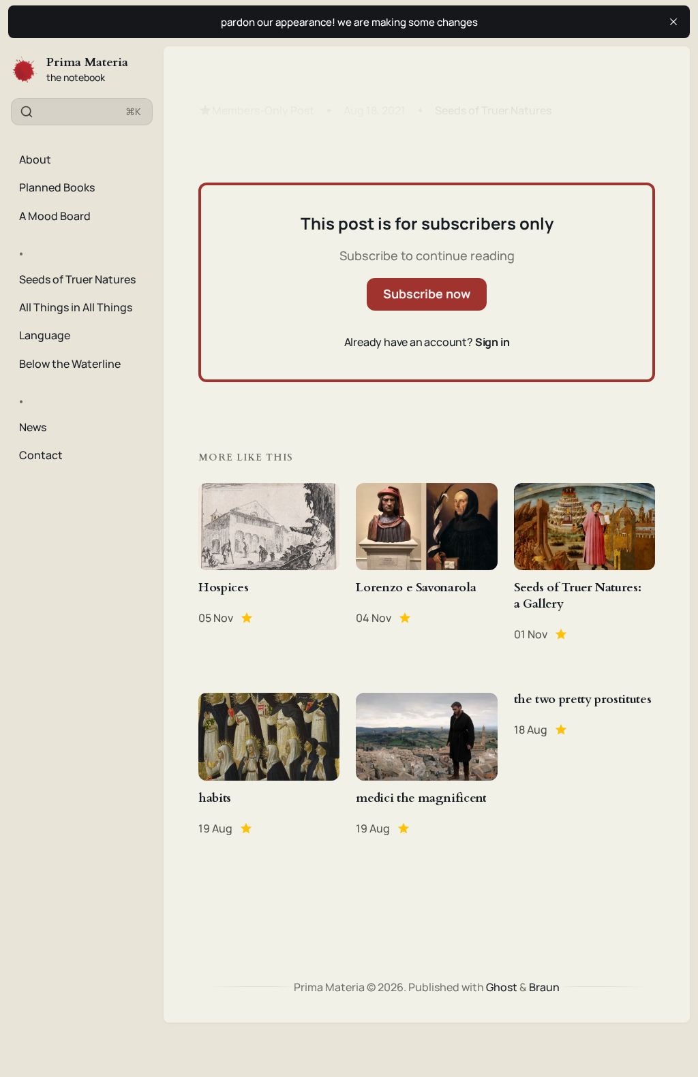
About (35, 159)
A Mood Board (55, 215)
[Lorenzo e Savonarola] (426, 562)
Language (44, 335)
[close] (673, 22)
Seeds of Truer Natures (77, 279)
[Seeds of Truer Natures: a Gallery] (584, 562)
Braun (544, 987)
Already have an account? (427, 341)
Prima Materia (87, 62)
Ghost (501, 987)
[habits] (268, 764)
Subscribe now (426, 293)
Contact (41, 455)
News (32, 427)
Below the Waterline (70, 363)
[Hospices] (268, 562)
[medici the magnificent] (426, 764)
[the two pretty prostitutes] (584, 764)
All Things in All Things (75, 307)
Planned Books (57, 187)
